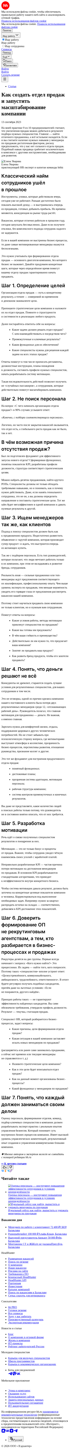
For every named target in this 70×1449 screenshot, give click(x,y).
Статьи (12, 86)
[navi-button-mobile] (4, 79)
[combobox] (15, 1439)
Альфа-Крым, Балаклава (53, 1233)
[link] (7, 61)
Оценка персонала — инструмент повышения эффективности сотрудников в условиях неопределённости (35, 1198)
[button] (5, 68)
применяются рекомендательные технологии (29, 1413)
